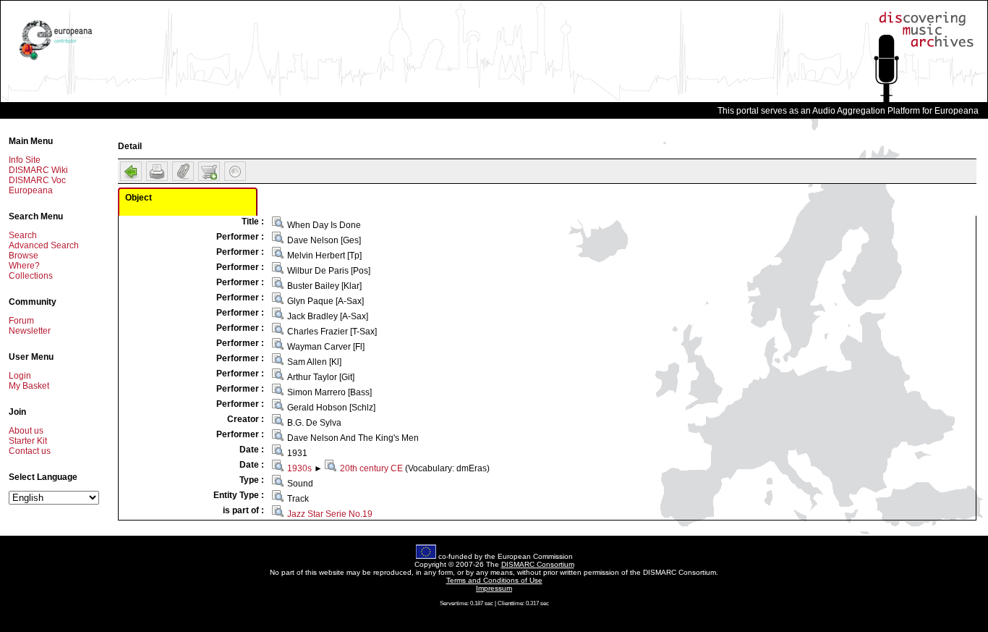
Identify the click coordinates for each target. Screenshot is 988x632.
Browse (23, 255)
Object (138, 198)
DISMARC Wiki (38, 170)
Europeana (31, 190)
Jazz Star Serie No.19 (329, 514)
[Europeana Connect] (55, 60)
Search (23, 235)
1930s (299, 468)
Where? (24, 266)
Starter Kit (28, 441)
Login (20, 376)
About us (26, 431)
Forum (21, 321)
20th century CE (371, 468)
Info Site (25, 160)
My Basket (29, 386)
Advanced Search (44, 245)
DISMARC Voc (37, 180)
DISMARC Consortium (537, 564)
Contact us (30, 451)
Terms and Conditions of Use (494, 580)
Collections (31, 276)
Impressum (494, 588)
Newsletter (30, 331)
